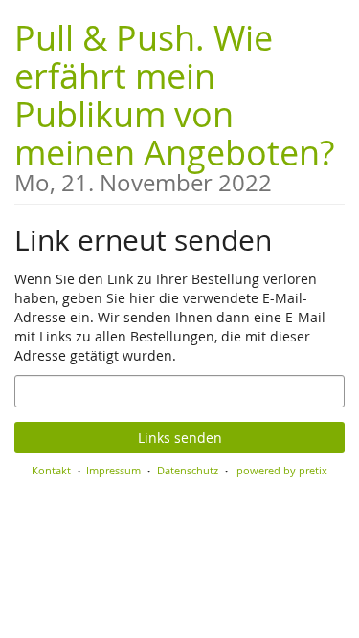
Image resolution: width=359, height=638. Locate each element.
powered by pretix (281, 470)
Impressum (113, 470)
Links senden (180, 438)
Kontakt (51, 470)
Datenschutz (187, 470)
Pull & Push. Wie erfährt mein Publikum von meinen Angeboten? (174, 104)
